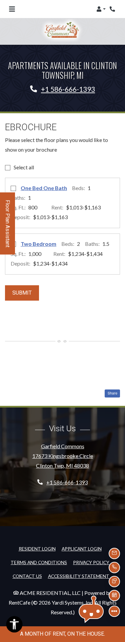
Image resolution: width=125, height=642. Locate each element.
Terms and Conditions (39, 562)
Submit (22, 293)
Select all (24, 167)
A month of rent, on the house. (62, 634)
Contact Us (27, 576)
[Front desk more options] (114, 611)
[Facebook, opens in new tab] (62, 503)
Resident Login (37, 548)
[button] (101, 9)
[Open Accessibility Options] (14, 626)
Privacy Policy (91, 562)
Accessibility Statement (78, 576)
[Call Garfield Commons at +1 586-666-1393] (113, 9)
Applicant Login (82, 548)
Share (112, 392)
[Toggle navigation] (12, 9)
